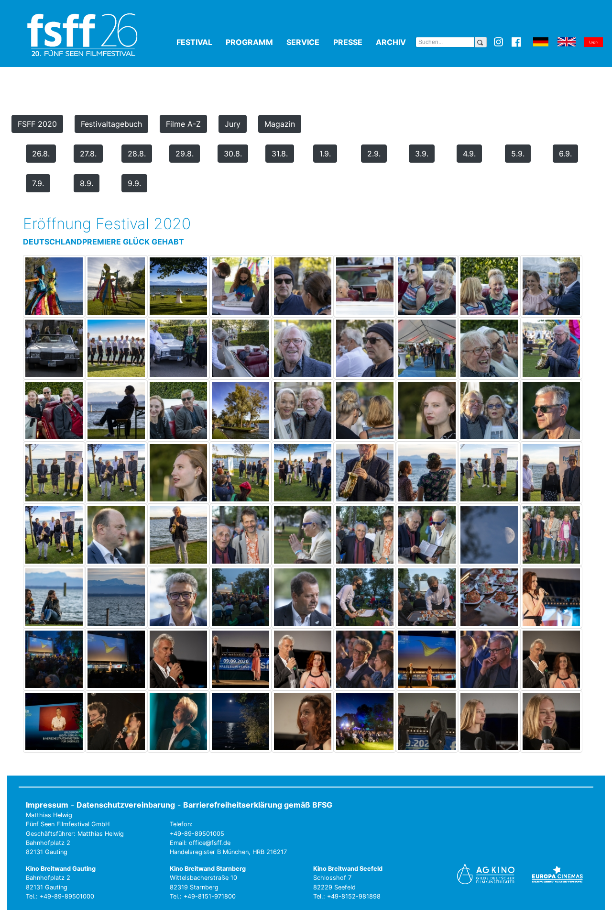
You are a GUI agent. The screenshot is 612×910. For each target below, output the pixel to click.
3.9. (421, 153)
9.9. (134, 183)
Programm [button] (254, 42)
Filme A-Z (183, 124)
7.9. (38, 183)
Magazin (279, 124)
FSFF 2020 (37, 124)
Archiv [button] (395, 42)
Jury (232, 124)
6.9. (565, 153)
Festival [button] (199, 42)
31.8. (280, 153)
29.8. (184, 153)
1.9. (325, 153)
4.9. (469, 153)
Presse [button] (352, 42)
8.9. (86, 183)
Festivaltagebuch (111, 124)
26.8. (41, 153)
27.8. (88, 153)
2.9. (374, 153)
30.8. (233, 153)
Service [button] (307, 42)
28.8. (137, 153)
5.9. (518, 153)
